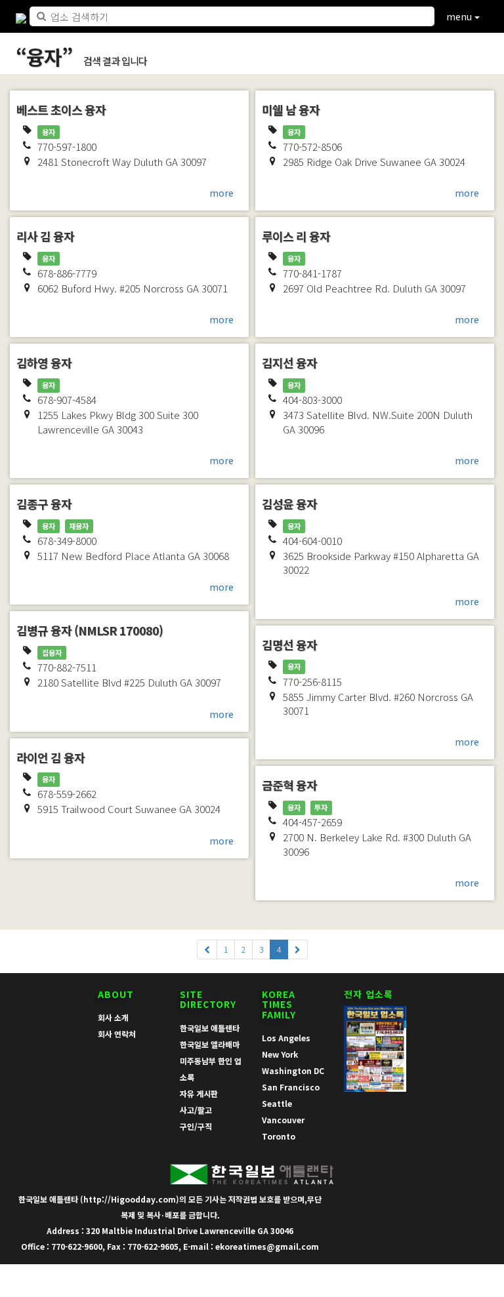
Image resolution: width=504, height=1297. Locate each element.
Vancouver (283, 1119)
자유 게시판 (199, 1093)
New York (280, 1054)
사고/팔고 (196, 1109)
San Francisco (291, 1086)
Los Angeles (286, 1037)
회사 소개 (113, 1017)
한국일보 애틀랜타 (210, 1027)
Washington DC (293, 1070)
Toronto (278, 1136)
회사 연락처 (117, 1033)
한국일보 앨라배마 (210, 1044)
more (221, 192)
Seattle (277, 1103)
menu (460, 16)
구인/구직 (196, 1126)
